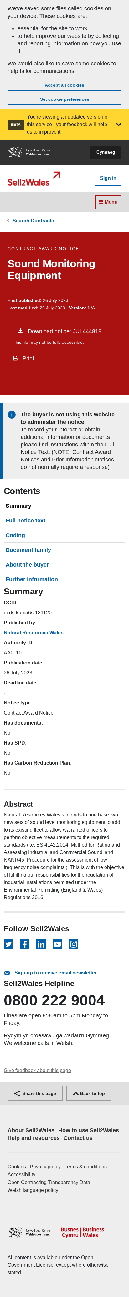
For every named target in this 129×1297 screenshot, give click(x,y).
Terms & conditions (85, 1166)
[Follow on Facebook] (24, 944)
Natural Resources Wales (34, 632)
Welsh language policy (33, 1190)
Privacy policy (45, 1166)
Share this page (38, 1093)
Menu (110, 202)
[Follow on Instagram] (73, 944)
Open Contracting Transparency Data (49, 1182)
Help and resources (34, 1138)
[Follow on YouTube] (57, 944)
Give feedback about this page (37, 1070)
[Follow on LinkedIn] (41, 944)
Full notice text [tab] (25, 520)
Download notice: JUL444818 (63, 331)
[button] (118, 124)
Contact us (78, 1138)
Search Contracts (33, 220)
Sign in (108, 178)
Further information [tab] (32, 579)
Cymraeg (105, 152)
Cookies (17, 1166)
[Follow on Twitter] (8, 944)
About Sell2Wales (31, 1130)
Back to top (92, 1093)
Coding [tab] (15, 535)
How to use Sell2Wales (88, 1130)
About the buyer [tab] (27, 565)
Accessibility (21, 1174)
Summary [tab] (18, 506)
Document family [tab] (28, 550)
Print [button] (27, 358)
